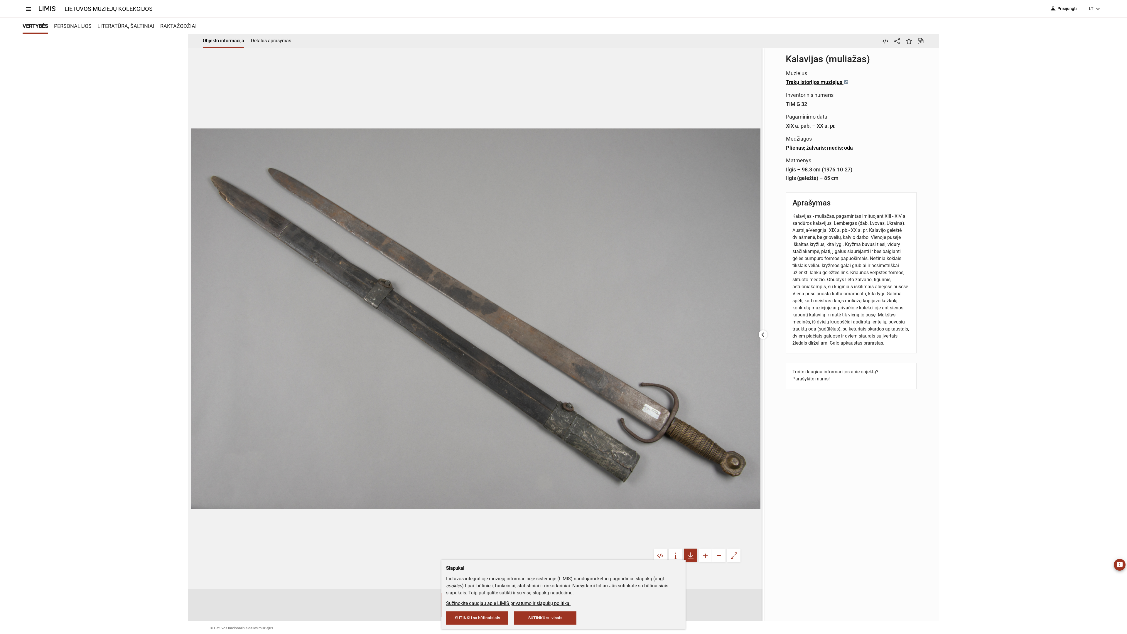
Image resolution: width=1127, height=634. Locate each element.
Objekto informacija (223, 40)
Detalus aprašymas (271, 40)
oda (848, 148)
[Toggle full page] (733, 555)
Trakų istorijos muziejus (814, 82)
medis (834, 148)
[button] (435, 605)
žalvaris (815, 148)
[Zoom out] (719, 555)
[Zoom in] (705, 555)
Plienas (795, 148)
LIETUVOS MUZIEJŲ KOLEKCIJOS (109, 8)
